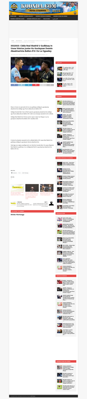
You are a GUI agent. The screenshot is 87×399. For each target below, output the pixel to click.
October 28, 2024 (15, 54)
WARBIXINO (59, 96)
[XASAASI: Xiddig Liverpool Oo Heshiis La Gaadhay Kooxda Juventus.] (59, 177)
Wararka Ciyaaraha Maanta (26, 16)
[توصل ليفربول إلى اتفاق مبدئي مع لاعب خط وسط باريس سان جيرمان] (59, 79)
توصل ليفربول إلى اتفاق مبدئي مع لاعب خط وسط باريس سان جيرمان (68, 79)
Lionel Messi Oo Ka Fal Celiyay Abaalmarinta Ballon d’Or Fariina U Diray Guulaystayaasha (46, 193)
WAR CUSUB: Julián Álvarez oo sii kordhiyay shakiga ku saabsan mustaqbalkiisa (68, 219)
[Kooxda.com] (43, 14)
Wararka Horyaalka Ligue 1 (34, 18)
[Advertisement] (43, 29)
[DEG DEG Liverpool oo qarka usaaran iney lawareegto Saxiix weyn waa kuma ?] (59, 375)
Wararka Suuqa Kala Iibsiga (60, 16)
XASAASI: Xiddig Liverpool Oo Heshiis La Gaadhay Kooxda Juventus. (68, 177)
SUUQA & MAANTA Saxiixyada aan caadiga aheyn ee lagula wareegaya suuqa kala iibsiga (68, 368)
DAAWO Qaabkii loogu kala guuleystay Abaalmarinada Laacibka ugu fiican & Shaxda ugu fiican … (68, 144)
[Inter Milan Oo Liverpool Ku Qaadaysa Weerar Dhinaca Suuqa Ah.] (59, 195)
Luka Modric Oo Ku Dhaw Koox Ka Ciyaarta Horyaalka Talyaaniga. (68, 207)
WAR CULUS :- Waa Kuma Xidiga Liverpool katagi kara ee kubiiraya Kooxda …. (69, 164)
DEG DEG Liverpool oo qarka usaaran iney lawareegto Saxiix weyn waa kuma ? (68, 375)
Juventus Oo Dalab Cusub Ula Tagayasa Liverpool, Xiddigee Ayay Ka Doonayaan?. (68, 189)
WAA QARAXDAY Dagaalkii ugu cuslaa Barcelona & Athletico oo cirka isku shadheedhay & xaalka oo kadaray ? (69, 261)
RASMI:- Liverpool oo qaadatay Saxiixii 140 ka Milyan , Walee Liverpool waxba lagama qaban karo (68, 283)
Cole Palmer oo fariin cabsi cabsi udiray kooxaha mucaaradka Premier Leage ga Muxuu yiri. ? (68, 332)
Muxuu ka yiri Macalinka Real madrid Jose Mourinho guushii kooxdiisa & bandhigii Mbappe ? (68, 123)
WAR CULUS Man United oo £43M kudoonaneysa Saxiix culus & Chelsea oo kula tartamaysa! (68, 110)
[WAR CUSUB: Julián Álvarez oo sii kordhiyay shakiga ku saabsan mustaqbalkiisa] (59, 219)
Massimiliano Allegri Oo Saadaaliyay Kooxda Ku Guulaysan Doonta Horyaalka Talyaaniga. (68, 183)
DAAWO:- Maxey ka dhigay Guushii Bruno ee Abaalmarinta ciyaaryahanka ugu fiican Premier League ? (68, 137)
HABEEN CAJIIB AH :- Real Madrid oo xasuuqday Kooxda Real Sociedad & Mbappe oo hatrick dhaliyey (68, 254)
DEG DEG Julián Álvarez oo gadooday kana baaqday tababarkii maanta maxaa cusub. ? (69, 387)
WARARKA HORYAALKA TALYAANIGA (64, 157)
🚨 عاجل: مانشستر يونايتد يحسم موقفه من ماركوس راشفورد (68, 84)
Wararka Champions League (17, 18)
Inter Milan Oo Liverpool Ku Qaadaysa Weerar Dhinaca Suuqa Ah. (68, 195)
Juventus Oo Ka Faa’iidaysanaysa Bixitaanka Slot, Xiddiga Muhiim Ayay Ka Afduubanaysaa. (68, 171)
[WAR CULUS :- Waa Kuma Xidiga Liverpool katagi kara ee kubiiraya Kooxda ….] (59, 164)
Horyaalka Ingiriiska (61, 275)
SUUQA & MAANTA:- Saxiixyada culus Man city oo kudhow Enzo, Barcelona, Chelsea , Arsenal (69, 268)
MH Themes (33, 396)
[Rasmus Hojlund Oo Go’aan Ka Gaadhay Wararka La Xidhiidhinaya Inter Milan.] (59, 201)
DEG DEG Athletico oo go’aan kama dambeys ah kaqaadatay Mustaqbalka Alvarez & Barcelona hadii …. (69, 103)
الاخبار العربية (59, 62)
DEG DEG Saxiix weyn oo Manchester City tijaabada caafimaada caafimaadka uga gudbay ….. (69, 319)
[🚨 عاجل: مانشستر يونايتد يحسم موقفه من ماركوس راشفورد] (59, 85)
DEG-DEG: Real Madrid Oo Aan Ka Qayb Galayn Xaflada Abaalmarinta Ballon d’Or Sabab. (17, 193)
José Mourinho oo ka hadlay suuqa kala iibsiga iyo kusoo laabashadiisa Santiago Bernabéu (69, 151)
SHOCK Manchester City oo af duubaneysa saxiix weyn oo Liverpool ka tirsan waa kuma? (68, 325)
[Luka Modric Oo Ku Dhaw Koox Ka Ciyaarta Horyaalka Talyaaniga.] (59, 207)
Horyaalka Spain (60, 213)
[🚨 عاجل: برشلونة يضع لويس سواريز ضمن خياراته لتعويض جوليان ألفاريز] (59, 69)
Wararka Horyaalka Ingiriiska (43, 16)
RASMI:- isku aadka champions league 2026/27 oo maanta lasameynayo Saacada (68, 116)
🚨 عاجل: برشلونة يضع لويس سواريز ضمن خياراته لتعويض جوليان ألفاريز (68, 68)
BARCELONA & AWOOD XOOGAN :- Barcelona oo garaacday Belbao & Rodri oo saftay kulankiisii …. (69, 226)
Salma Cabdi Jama (23, 54)
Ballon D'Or (31, 54)
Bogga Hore (13, 16)
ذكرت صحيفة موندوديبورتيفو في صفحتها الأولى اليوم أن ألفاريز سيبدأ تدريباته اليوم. (68, 74)
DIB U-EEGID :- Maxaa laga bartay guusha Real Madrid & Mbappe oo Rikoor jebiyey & (69, 247)
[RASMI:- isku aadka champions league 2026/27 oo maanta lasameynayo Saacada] (59, 116)
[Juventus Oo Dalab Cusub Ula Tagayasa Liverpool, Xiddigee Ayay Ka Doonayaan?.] (59, 189)
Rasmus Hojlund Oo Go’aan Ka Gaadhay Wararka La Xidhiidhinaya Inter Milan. (69, 201)
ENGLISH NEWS (46, 18)
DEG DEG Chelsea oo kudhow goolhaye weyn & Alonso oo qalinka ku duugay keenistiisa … (69, 130)
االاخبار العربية (55, 18)
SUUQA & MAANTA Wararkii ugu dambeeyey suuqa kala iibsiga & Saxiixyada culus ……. (68, 311)
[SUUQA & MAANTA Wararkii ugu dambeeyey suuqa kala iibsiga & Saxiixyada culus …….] (59, 311)
